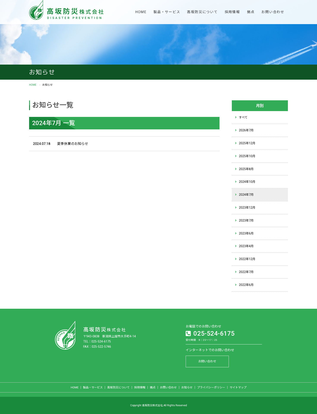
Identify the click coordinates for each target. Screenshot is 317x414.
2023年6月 (246, 233)
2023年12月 (247, 207)
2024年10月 (247, 181)
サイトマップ (238, 387)
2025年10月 (247, 156)
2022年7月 (246, 272)
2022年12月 (247, 259)
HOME (140, 12)
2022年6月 (246, 285)
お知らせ (187, 387)
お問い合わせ (272, 12)
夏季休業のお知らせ (72, 144)
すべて (243, 117)
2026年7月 (246, 130)
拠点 (251, 12)
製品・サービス (166, 12)
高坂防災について (202, 12)
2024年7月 (246, 194)
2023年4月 (246, 246)
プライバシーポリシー (211, 387)
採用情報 (232, 12)
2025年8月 (246, 169)
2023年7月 (246, 220)
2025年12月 (247, 143)
